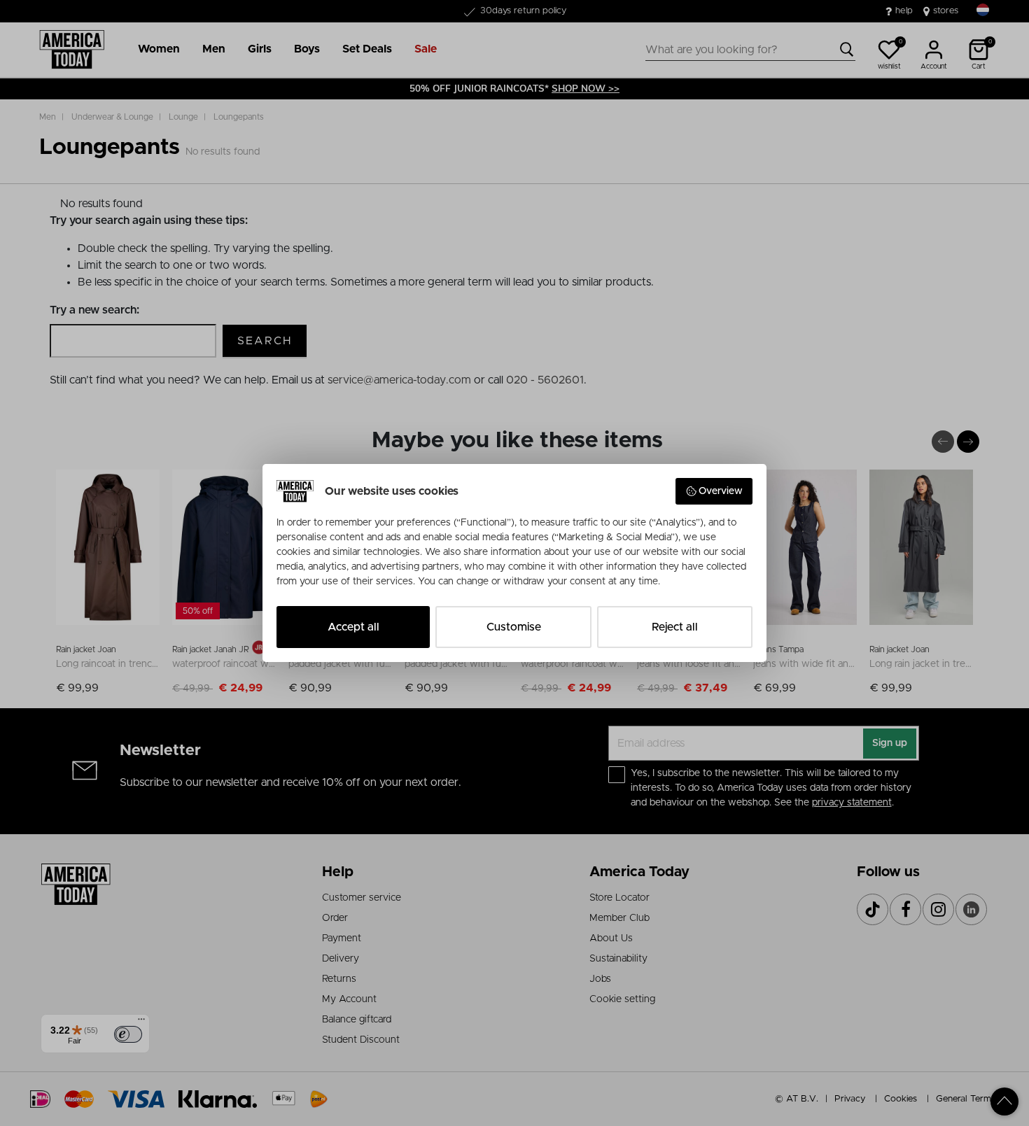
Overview (721, 491)
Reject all (675, 627)
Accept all (353, 627)
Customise (513, 627)
